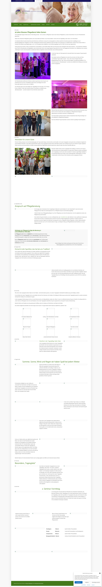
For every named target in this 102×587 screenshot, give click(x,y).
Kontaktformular (64, 217)
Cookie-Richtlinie (83, 584)
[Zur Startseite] (40, 12)
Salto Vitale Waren (39, 0)
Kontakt (48, 24)
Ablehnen (87, 582)
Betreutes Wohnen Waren (29, 0)
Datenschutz (88, 584)
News (21, 24)
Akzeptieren (78, 582)
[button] (99, 573)
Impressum (93, 584)
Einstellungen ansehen (96, 582)
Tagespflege (25, 24)
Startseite (16, 24)
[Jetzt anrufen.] (82, 24)
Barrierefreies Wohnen (35, 24)
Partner (53, 24)
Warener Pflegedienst (19, 0)
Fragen (43, 24)
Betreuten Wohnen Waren (39, 583)
